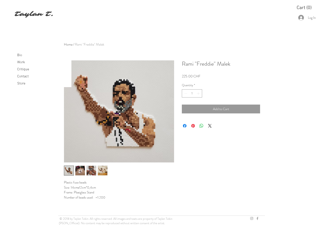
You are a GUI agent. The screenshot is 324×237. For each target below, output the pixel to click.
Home (68, 44)
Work (21, 62)
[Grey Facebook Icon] (257, 218)
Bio (19, 55)
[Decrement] (185, 93)
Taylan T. (34, 14)
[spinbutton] (192, 93)
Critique (23, 69)
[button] (304, 7)
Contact (23, 76)
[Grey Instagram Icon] (252, 218)
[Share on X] (209, 125)
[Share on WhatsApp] (201, 125)
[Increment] (198, 93)
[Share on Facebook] (184, 125)
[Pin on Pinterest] (193, 125)
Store (21, 83)
